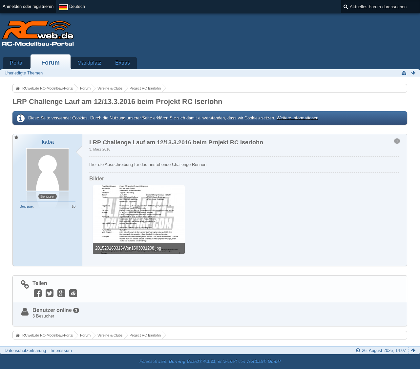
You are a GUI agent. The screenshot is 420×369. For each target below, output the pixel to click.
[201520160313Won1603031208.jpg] (139, 219)
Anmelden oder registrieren (28, 6)
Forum (50, 62)
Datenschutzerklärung (25, 350)
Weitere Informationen (297, 117)
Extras (122, 63)
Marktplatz (89, 63)
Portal (17, 63)
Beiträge (26, 206)
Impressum (61, 350)
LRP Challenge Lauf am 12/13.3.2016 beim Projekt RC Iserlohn (117, 101)
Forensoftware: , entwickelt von (210, 361)
